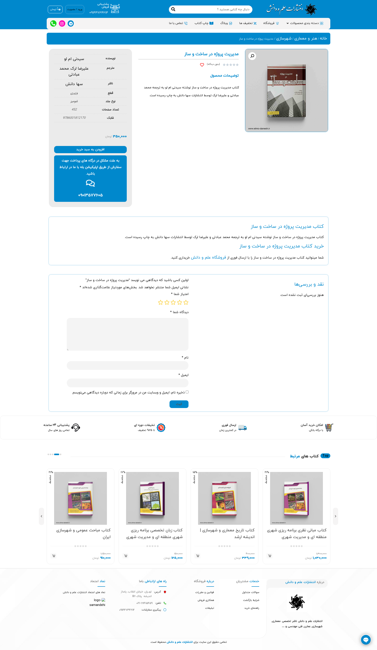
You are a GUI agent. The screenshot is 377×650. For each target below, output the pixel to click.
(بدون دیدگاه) (213, 64)
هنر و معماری (305, 38)
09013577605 (90, 195)
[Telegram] (71, 23)
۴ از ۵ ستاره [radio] (167, 302)
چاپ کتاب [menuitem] (201, 23)
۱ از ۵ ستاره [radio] (185, 302)
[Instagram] (62, 23)
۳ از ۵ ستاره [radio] (173, 302)
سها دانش (74, 84)
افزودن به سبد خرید (90, 149)
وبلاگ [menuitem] (224, 23)
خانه (323, 38)
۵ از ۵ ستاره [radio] (160, 302)
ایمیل (183, 375)
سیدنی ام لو (74, 59)
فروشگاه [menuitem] (268, 23)
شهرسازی (283, 38)
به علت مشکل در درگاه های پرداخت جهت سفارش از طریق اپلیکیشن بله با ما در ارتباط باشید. (91, 167)
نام (185, 357)
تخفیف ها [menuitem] (246, 23)
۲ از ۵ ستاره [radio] (179, 302)
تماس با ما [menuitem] (176, 23)
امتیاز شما (179, 294)
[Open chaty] (366, 640)
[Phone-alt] (53, 23)
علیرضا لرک (79, 68)
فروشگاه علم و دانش (208, 257)
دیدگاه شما (179, 312)
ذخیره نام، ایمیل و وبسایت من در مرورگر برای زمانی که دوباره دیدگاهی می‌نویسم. (128, 392)
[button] (287, 23)
